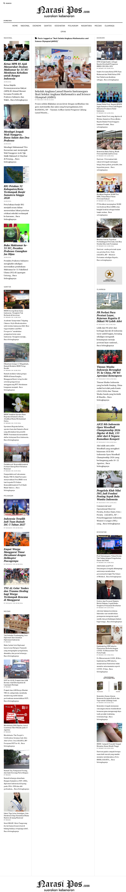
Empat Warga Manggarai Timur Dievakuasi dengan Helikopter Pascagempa (15, 555)
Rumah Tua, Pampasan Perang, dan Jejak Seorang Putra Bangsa (16, 771)
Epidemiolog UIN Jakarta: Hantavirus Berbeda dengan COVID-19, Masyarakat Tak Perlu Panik (107, 649)
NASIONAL (25, 25)
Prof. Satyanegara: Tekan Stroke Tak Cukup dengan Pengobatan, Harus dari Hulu (109, 558)
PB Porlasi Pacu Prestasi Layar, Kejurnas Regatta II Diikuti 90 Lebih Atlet (109, 317)
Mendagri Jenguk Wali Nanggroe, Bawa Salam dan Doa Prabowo (16, 136)
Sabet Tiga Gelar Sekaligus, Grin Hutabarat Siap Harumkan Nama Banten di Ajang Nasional (16, 815)
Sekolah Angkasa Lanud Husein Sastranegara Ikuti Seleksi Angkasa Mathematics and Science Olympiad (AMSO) (63, 94)
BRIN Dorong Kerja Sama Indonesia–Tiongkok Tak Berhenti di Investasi (13, 313)
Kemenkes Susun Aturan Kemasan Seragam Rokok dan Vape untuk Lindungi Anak (108, 698)
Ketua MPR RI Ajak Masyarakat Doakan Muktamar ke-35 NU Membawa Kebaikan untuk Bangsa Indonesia (16, 71)
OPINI (63, 31)
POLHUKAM (73, 25)
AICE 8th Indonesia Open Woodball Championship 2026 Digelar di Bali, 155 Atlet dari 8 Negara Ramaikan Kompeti (108, 431)
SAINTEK (48, 25)
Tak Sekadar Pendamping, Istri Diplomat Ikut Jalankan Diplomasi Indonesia (16, 637)
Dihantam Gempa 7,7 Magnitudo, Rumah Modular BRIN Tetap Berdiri (16, 366)
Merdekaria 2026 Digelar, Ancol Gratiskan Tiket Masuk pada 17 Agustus (16, 727)
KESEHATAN (60, 25)
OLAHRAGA (109, 25)
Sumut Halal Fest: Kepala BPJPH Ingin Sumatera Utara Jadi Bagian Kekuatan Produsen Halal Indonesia (109, 107)
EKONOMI (37, 25)
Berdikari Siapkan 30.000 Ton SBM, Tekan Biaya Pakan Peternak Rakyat (108, 196)
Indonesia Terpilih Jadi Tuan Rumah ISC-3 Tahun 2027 (14, 521)
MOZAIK (98, 25)
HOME (15, 25)
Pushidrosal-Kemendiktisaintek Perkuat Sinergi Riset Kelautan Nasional (16, 466)
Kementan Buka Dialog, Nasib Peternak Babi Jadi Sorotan (108, 152)
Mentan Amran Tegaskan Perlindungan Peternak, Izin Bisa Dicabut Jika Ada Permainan (109, 241)
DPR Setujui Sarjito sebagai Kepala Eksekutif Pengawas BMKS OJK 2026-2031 (107, 64)
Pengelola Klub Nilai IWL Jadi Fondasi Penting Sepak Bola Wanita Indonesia (109, 495)
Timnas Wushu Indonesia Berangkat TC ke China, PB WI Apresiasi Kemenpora (109, 371)
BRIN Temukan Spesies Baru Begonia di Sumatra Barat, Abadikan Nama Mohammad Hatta (15, 417)
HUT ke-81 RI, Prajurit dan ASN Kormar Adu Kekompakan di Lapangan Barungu (16, 682)
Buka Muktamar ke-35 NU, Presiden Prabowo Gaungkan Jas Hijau (15, 250)
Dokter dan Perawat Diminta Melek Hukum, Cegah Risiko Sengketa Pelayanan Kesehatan (109, 603)
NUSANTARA (86, 25)
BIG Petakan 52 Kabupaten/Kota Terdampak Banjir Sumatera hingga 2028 (14, 192)
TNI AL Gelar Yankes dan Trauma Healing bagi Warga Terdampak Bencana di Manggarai (16, 594)
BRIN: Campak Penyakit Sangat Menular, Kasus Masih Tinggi (109, 745)
